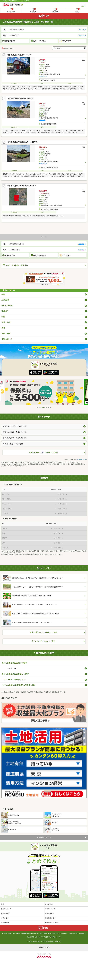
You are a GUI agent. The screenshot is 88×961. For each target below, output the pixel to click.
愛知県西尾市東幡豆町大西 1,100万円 (22, 186)
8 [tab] (50, 407)
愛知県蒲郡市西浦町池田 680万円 (20, 98)
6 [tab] (46, 407)
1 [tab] (37, 407)
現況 (3, 317)
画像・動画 (6, 334)
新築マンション (6, 909)
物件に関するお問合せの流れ (52, 933)
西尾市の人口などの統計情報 (15, 426)
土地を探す (5, 918)
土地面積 (5, 300)
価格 (3, 294)
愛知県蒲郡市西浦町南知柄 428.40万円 (22, 142)
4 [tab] (43, 407)
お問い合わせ (49, 941)
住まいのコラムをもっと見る (43, 641)
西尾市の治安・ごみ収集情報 (15, 438)
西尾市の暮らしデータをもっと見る (43, 452)
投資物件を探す (50, 918)
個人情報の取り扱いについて (34, 937)
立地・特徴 (6, 322)
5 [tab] (45, 407)
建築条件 (5, 311)
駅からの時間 (7, 306)
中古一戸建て (49, 913)
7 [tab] (48, 407)
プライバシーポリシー (33, 941)
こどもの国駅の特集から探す (13, 680)
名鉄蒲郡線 (11, 668)
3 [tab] (41, 407)
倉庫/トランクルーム (52, 922)
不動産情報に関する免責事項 (76, 933)
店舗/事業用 (5, 922)
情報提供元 (64, 933)
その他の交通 (42, 76)
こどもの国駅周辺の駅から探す (14, 663)
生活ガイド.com (82, 459)
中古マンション (50, 909)
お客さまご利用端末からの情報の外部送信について (29, 933)
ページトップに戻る (44, 837)
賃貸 (2, 904)
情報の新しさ (7, 339)
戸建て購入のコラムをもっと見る (43, 632)
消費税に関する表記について (52, 937)
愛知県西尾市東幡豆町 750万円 (19, 55)
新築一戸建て (5, 913)
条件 (3, 328)
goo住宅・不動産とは (8, 933)
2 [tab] (39, 407)
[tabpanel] (44, 392)
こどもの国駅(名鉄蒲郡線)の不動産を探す (19, 685)
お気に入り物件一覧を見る (17, 265)
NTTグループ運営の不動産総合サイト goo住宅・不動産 (16, 0)
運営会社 (57, 941)
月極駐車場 (49, 904)
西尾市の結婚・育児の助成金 (15, 432)
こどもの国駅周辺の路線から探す (15, 674)
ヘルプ (42, 941)
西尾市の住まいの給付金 (13, 444)
